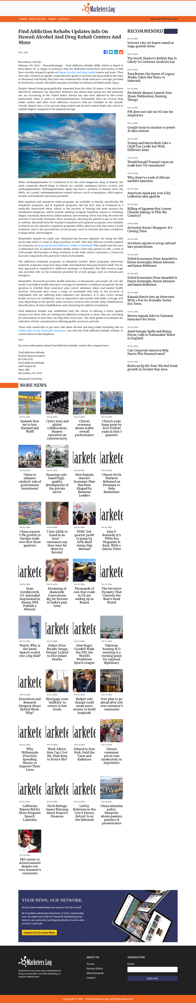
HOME (23, 19)
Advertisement (95, 973)
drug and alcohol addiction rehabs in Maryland (65, 245)
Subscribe (152, 978)
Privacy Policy (95, 968)
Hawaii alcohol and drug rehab (76, 72)
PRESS (52, 19)
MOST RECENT (37, 19)
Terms (90, 963)
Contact (91, 977)
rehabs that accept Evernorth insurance (42, 330)
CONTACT (63, 19)
